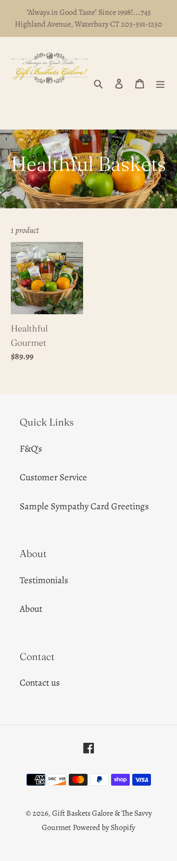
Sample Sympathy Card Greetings (84, 506)
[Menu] (160, 83)
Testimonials (44, 580)
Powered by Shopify (104, 827)
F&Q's (31, 448)
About (31, 608)
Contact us (40, 682)
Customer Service (53, 477)
